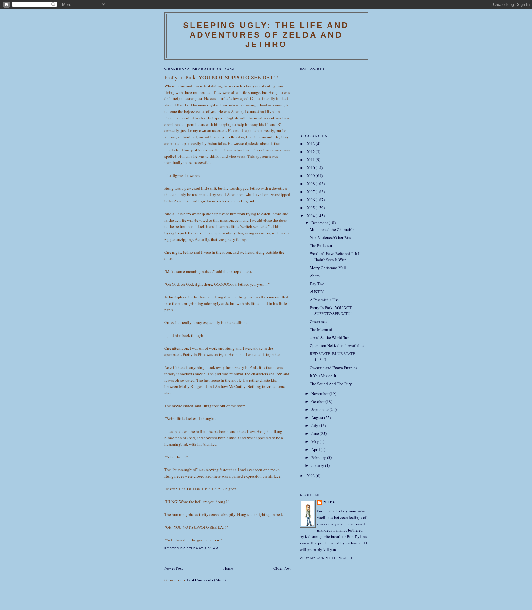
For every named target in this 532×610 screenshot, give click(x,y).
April (316, 449)
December (320, 222)
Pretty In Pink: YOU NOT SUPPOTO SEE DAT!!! (331, 311)
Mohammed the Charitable (332, 229)
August (317, 417)
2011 (311, 159)
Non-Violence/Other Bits (330, 237)
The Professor (321, 245)
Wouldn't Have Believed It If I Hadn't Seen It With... (334, 256)
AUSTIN (317, 291)
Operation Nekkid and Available (337, 345)
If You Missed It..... (325, 375)
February (319, 457)
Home (228, 568)
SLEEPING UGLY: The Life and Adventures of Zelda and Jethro (266, 35)
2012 (311, 151)
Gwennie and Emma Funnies (333, 367)
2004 (311, 215)
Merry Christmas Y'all (328, 267)
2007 (311, 191)
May (315, 441)
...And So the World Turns (331, 337)
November (320, 393)
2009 (311, 175)
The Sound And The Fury (331, 383)
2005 (311, 207)
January (318, 465)
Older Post (282, 568)
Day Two (317, 283)
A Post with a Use (324, 299)
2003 (311, 475)
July (315, 425)
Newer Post (173, 568)
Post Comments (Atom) (206, 580)
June (315, 433)
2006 (311, 199)
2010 (311, 167)
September (320, 409)
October (318, 401)
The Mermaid (321, 329)
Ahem (315, 275)
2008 (311, 183)
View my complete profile (326, 558)
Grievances (319, 321)
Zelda (329, 502)
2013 (311, 143)
